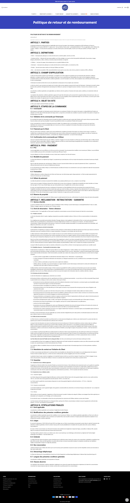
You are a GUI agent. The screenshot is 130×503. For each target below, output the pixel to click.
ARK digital (68, 501)
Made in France (95, 14)
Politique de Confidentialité (9, 483)
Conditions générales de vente (10, 479)
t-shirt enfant (59, 14)
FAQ (29, 487)
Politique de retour (7, 481)
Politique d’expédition (8, 485)
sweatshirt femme (57, 479)
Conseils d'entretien (32, 483)
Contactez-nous (31, 479)
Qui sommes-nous (32, 481)
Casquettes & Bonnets (72, 14)
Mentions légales (7, 487)
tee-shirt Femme (57, 481)
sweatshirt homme (57, 483)
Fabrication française (58, 487)
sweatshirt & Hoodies (46, 14)
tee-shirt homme (57, 485)
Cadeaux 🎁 (84, 14)
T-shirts (33, 14)
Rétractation (6, 489)
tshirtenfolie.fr (67, 494)
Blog (29, 485)
